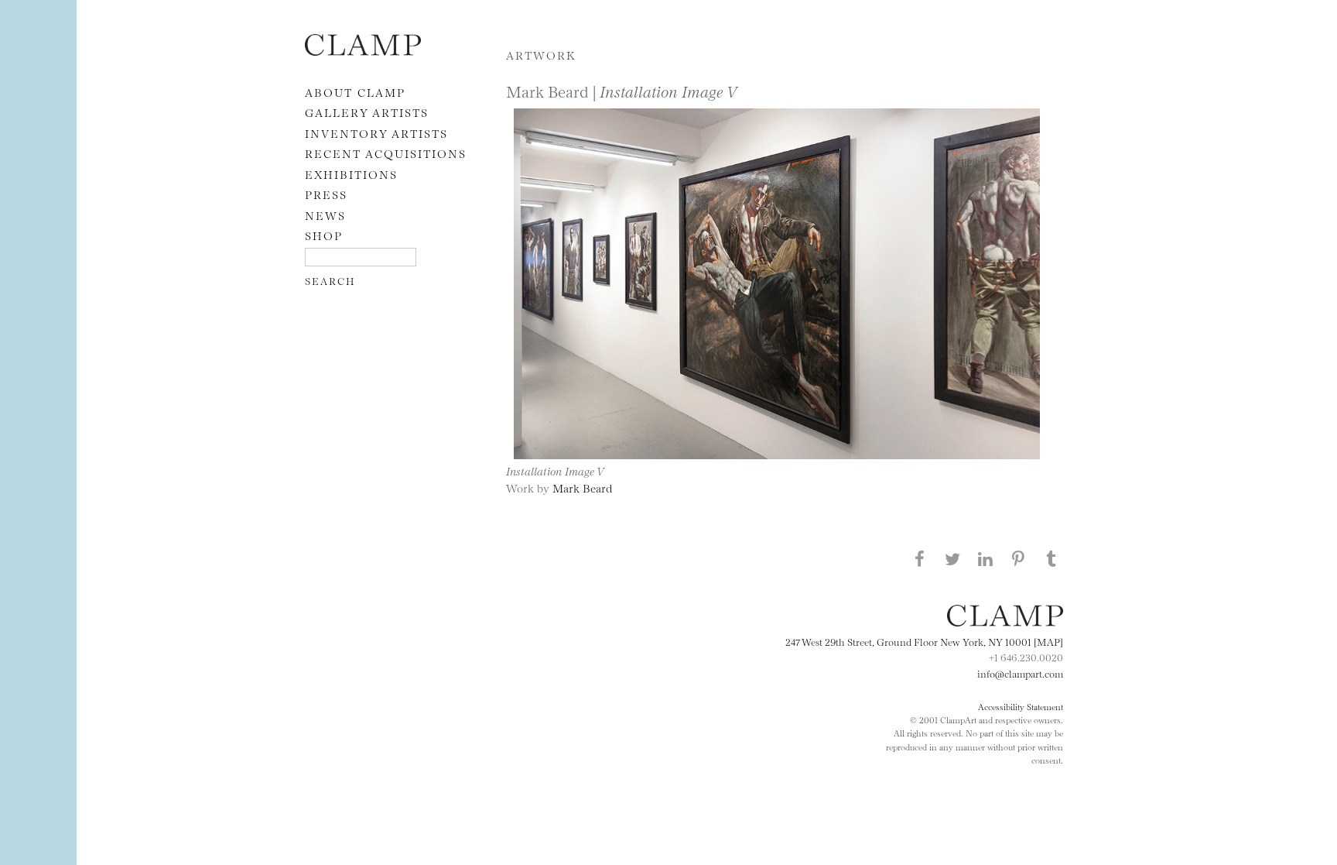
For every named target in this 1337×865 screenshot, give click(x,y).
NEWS (325, 215)
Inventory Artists (376, 132)
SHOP (324, 235)
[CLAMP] (363, 50)
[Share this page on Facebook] (919, 558)
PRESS (326, 194)
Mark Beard (582, 487)
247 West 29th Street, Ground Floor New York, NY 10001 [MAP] (924, 641)
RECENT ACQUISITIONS (386, 153)
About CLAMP (355, 91)
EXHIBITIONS (351, 173)
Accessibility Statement (1020, 706)
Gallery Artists (367, 112)
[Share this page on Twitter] (952, 558)
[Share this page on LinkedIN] (985, 558)
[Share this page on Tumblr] (1051, 558)
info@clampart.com (1020, 673)
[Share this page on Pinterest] (1018, 558)
